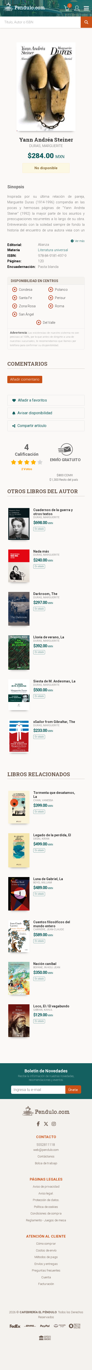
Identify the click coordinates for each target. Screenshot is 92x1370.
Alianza (43, 244)
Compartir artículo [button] (31, 425)
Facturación (46, 1284)
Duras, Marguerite (46, 146)
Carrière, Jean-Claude (48, 929)
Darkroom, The (45, 594)
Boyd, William (42, 882)
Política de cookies (46, 1207)
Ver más (79, 241)
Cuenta (46, 1277)
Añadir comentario (24, 379)
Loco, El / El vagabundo (51, 1006)
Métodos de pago (46, 1257)
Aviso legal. (46, 1193)
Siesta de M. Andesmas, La (54, 681)
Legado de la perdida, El (52, 835)
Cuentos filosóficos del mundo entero (51, 924)
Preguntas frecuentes (46, 1270)
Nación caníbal (44, 964)
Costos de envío (46, 1250)
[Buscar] (86, 22)
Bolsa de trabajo (46, 1163)
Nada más (41, 551)
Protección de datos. (46, 1200)
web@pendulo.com (46, 1150)
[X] (46, 1123)
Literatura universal (53, 250)
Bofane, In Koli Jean (46, 967)
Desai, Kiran (41, 838)
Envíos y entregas (46, 1264)
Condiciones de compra (46, 1213)
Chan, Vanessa (43, 800)
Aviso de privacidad (46, 1186)
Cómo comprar (46, 1243)
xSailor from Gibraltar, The (54, 722)
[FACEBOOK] (38, 1123)
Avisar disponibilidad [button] (34, 413)
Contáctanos (46, 1156)
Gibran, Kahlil (43, 1009)
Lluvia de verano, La (48, 637)
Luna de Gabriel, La (48, 879)
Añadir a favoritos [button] (32, 400)
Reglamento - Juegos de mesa (46, 1220)
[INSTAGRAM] (53, 1123)
